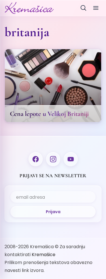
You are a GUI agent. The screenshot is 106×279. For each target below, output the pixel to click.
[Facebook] (36, 159)
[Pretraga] (83, 8)
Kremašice (43, 254)
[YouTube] (71, 159)
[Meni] (95, 8)
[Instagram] (53, 159)
